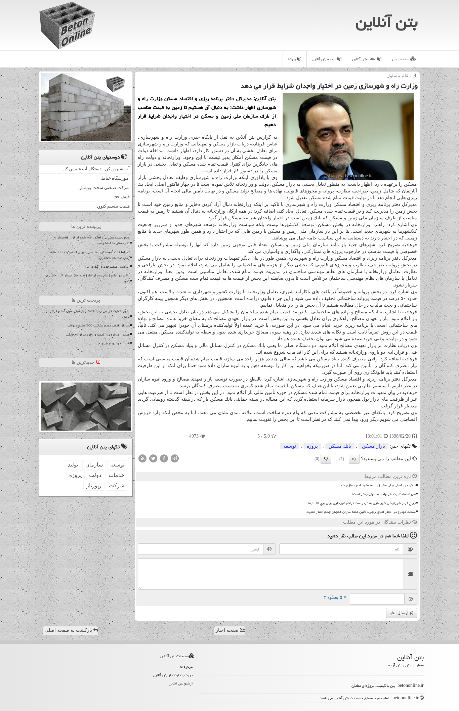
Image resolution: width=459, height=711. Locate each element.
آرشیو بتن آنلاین (181, 683)
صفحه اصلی (401, 58)
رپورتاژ (93, 485)
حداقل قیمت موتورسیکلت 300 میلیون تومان (98, 325)
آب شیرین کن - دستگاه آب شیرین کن (96, 168)
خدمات (116, 475)
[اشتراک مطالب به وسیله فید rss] (142, 457)
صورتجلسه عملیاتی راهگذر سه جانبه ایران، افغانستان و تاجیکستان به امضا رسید (91, 240)
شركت (116, 485)
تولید (73, 465)
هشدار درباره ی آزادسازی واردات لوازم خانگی (97, 334)
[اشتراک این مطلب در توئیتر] (153, 457)
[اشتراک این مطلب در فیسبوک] (164, 457)
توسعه (307, 224)
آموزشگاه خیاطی (114, 178)
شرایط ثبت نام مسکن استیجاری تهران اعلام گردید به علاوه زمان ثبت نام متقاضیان (89, 255)
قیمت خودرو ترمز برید (113, 343)
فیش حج (122, 196)
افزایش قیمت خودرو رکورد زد (108, 266)
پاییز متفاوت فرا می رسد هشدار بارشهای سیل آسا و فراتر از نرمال (87, 314)
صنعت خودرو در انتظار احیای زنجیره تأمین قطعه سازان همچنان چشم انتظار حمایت (361, 511)
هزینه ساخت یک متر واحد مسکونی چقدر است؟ (384, 494)
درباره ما (186, 666)
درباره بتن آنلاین (324, 58)
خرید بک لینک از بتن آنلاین (173, 674)
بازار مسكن (224, 143)
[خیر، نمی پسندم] (326, 459)
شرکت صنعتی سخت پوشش (104, 187)
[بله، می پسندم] (354, 459)
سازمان (94, 465)
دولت (143, 150)
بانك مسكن (254, 345)
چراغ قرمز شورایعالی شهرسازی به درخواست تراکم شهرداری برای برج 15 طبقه (362, 503)
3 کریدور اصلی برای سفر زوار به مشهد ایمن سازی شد (378, 485)
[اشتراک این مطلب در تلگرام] (174, 457)
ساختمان (297, 271)
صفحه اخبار (228, 630)
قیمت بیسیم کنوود (113, 206)
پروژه (292, 58)
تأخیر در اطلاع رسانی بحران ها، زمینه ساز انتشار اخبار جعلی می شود (87, 278)
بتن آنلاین (387, 21)
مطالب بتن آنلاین (364, 58)
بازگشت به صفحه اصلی (69, 630)
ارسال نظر (399, 613)
